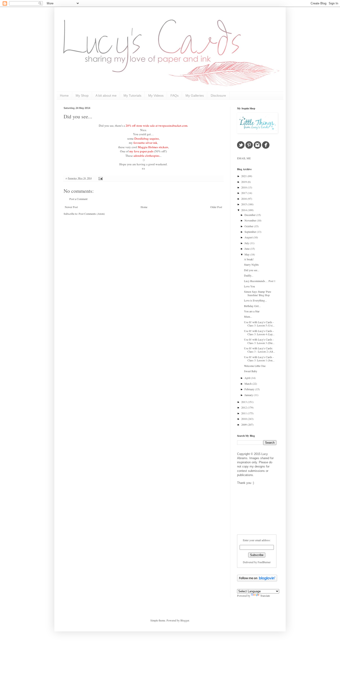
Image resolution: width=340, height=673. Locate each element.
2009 (244, 424)
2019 (244, 182)
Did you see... (78, 116)
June (247, 248)
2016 (244, 198)
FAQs (174, 95)
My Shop (82, 95)
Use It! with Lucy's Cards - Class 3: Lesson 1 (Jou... (259, 358)
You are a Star (252, 311)
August (248, 237)
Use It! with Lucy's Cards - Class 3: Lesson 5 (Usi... (259, 323)
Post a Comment (78, 199)
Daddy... (248, 275)
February (249, 389)
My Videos (156, 95)
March (248, 383)
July (247, 243)
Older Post (216, 207)
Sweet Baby (250, 371)
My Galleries (194, 95)
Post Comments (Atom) (92, 213)
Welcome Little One (255, 366)
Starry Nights (251, 264)
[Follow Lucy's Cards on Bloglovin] (257, 580)
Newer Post (71, 207)
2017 (244, 193)
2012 (244, 407)
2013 (244, 402)
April (247, 378)
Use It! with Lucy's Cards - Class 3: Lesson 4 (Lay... (259, 332)
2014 (244, 210)
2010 (244, 419)
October (249, 226)
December (250, 215)
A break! (249, 259)
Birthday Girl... (252, 306)
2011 (244, 413)
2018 (244, 187)
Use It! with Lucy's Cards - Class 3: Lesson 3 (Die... (259, 341)
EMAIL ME (244, 158)
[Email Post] (100, 178)
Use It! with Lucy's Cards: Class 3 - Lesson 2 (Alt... (259, 349)
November (250, 220)
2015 (244, 204)
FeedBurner (264, 562)
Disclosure (218, 95)
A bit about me (106, 95)
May (247, 254)
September (250, 232)
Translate (265, 595)
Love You (249, 286)
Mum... (248, 316)
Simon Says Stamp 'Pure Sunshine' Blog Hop (257, 293)
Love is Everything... (255, 300)
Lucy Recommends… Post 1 (259, 281)
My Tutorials (132, 95)
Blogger (184, 620)
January (249, 395)
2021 (244, 176)
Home (64, 95)
